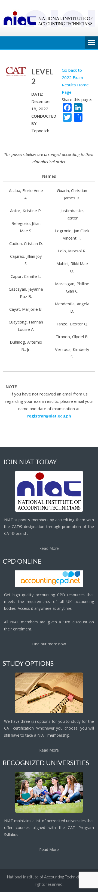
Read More (49, 548)
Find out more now (49, 643)
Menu (91, 42)
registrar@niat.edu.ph (49, 416)
